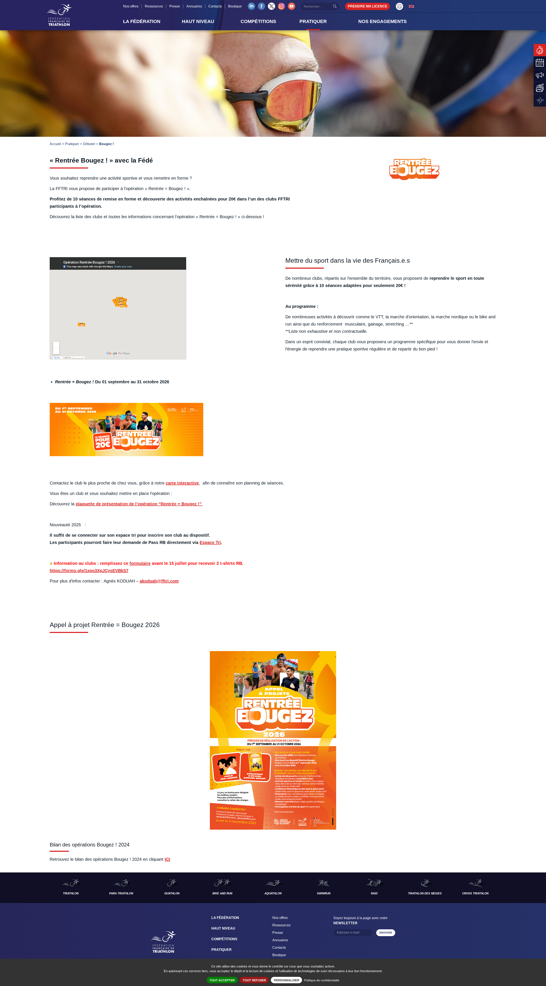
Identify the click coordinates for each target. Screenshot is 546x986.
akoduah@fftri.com (159, 581)
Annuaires (194, 6)
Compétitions (224, 939)
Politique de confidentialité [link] (321, 980)
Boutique (235, 6)
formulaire (140, 563)
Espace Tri (210, 542)
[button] (151, 21)
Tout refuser (254, 980)
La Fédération (225, 918)
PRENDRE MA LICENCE (367, 6)
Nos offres (130, 6)
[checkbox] (273, 598)
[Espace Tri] (399, 6)
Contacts (215, 6)
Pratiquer (221, 949)
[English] (411, 6)
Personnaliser (286, 980)
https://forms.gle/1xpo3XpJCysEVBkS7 (89, 570)
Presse (174, 6)
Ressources (154, 6)
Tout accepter (222, 980)
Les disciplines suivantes (523, 888)
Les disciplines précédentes (22, 888)
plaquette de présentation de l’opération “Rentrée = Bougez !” (139, 504)
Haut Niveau (223, 928)
